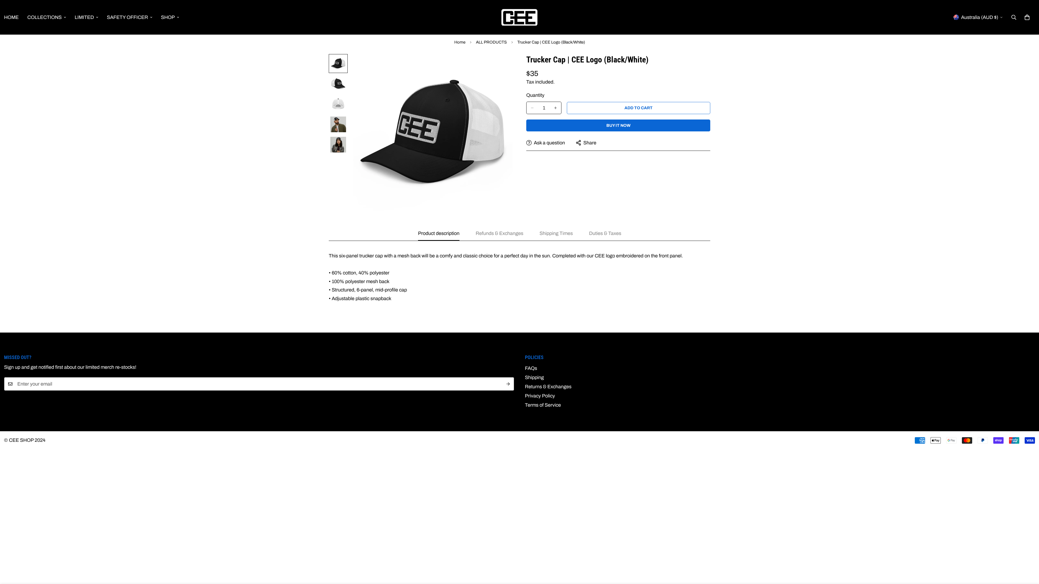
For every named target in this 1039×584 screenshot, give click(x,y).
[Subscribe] (508, 384)
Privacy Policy (540, 396)
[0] (1027, 17)
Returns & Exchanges (548, 386)
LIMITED (84, 17)
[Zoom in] (501, 65)
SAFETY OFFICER (127, 17)
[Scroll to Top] (1028, 554)
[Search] (1014, 17)
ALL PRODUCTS (491, 42)
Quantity (535, 95)
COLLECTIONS (44, 17)
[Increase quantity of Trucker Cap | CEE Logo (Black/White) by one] (555, 108)
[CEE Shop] (519, 17)
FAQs (531, 368)
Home (459, 42)
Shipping (534, 377)
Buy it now (618, 125)
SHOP (168, 17)
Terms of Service (543, 405)
